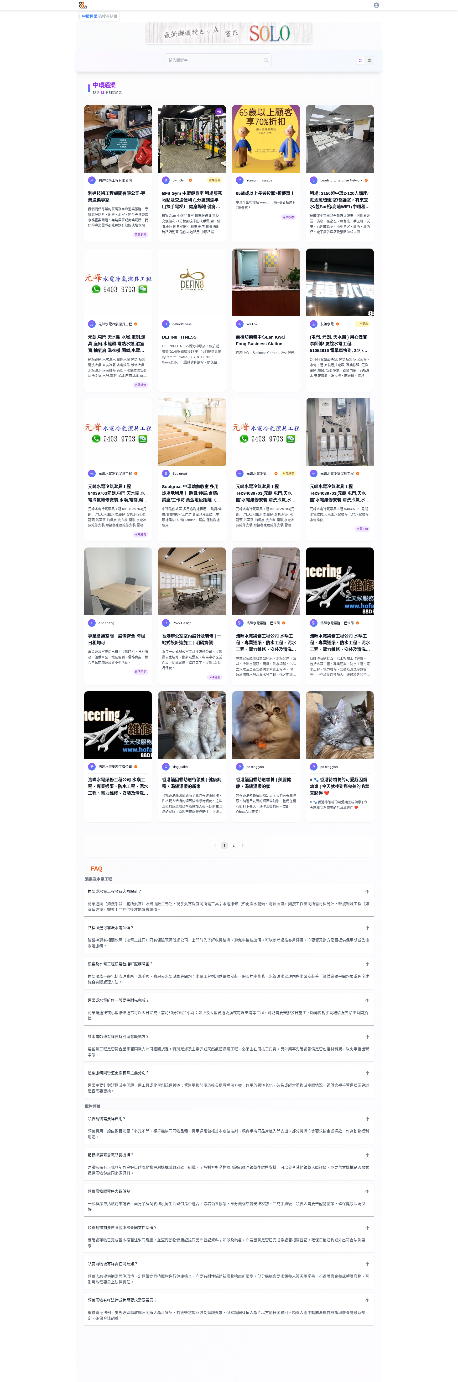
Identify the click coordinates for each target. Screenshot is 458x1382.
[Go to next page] (242, 845)
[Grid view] (360, 60)
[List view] (369, 60)
